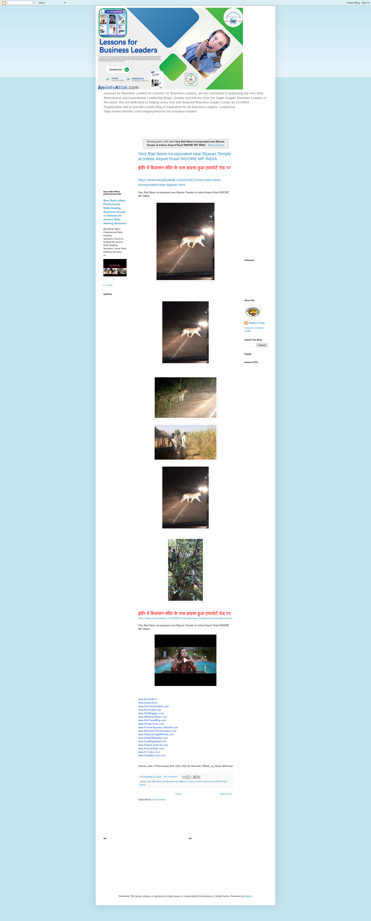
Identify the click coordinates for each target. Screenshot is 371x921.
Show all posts (216, 145)
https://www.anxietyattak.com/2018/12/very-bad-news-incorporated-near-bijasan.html (185, 618)
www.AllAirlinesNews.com (152, 716)
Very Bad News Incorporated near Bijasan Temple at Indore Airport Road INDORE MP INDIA (184, 156)
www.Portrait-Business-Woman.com (158, 727)
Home (178, 794)
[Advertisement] (148, 124)
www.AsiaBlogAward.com (152, 741)
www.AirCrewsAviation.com (153, 706)
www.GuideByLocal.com (151, 755)
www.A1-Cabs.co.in (149, 752)
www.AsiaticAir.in (147, 702)
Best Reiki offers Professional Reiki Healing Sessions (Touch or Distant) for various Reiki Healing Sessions (114, 212)
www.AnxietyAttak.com (151, 748)
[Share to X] (191, 777)
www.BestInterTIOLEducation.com (157, 730)
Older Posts (226, 794)
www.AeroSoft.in (147, 699)
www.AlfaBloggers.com (151, 713)
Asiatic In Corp (256, 323)
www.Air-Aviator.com (149, 709)
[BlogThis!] (188, 777)
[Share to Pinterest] (199, 777)
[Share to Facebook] (195, 777)
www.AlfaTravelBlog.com (152, 720)
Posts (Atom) (159, 799)
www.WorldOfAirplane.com (153, 737)
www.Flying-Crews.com (151, 723)
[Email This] (184, 777)
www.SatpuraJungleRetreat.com (156, 734)
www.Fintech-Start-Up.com (153, 745)
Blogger (248, 896)
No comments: (171, 776)
